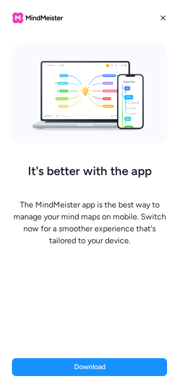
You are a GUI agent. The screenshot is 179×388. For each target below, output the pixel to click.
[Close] (163, 18)
